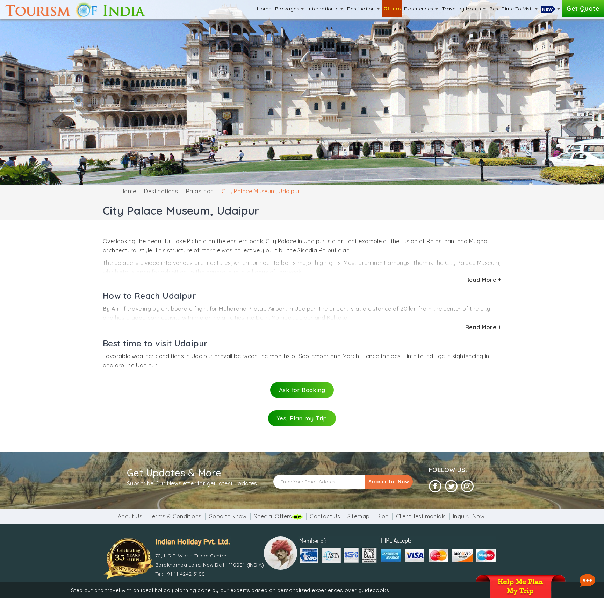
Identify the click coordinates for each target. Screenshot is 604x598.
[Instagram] (467, 486)
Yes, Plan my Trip (302, 418)
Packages (288, 9)
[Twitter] (451, 486)
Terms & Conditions (175, 516)
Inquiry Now (468, 516)
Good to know (228, 516)
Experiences (419, 9)
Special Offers (273, 516)
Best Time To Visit (511, 9)
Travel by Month (462, 9)
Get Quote (583, 9)
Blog (383, 516)
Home (264, 9)
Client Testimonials (421, 516)
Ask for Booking (302, 390)
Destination (361, 9)
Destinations (161, 191)
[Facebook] (435, 486)
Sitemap (358, 516)
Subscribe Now (388, 481)
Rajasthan (200, 191)
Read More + (483, 279)
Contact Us (325, 516)
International (324, 9)
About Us (130, 516)
